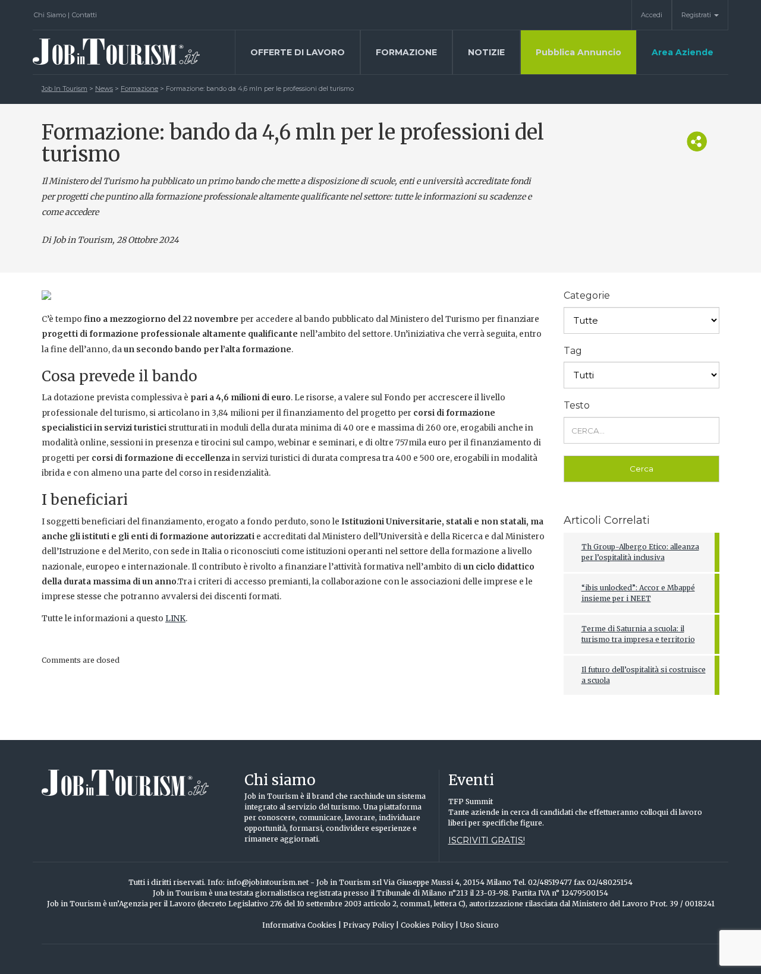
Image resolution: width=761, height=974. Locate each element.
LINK (175, 619)
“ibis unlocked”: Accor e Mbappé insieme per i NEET (638, 593)
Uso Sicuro (479, 925)
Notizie (486, 52)
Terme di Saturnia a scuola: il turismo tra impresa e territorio (638, 634)
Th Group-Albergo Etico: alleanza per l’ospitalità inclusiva (640, 552)
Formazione (406, 52)
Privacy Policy (371, 925)
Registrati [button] (697, 15)
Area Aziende (682, 52)
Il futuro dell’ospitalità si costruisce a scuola (643, 675)
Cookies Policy (429, 925)
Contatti (84, 15)
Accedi (651, 15)
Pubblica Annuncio (578, 52)
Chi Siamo (52, 15)
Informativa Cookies (301, 925)
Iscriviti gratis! (486, 840)
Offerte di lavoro (297, 52)
